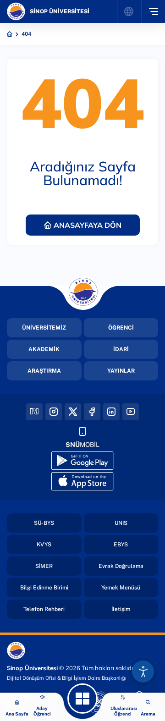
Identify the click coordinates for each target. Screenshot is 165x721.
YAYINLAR (121, 371)
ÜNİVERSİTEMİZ (44, 328)
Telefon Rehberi (44, 609)
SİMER (44, 566)
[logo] (16, 11)
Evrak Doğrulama (121, 566)
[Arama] (148, 702)
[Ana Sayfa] (17, 702)
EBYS (121, 544)
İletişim (120, 609)
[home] (9, 34)
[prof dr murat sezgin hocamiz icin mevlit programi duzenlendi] (82, 698)
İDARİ (121, 349)
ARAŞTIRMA (44, 371)
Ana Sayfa (17, 713)
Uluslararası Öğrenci (123, 710)
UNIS (121, 523)
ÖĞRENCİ (121, 328)
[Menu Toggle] (153, 11)
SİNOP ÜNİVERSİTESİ (59, 11)
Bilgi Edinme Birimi (44, 587)
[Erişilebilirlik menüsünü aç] (143, 671)
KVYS (44, 544)
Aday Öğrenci (42, 710)
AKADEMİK (44, 349)
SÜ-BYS (44, 523)
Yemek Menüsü (120, 587)
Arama (148, 713)
